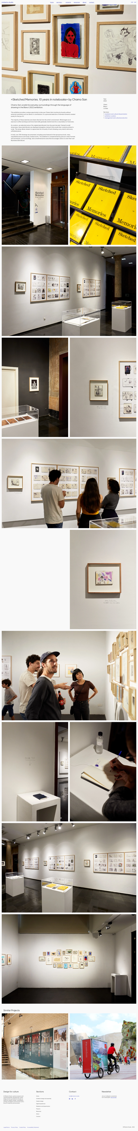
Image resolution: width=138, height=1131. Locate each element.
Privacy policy (14, 1127)
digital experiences (40, 1103)
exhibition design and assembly (43, 1098)
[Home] (7, 2)
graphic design (39, 1101)
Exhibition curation (110, 116)
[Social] (69, 1098)
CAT (135, 2)
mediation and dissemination (43, 1106)
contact (91, 2)
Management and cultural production (116, 118)
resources (77, 2)
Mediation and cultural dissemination (116, 114)
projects (68, 2)
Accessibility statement (33, 1127)
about (84, 2)
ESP (132, 2)
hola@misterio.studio (74, 1096)
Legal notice (6, 1127)
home (52, 2)
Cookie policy (22, 1127)
